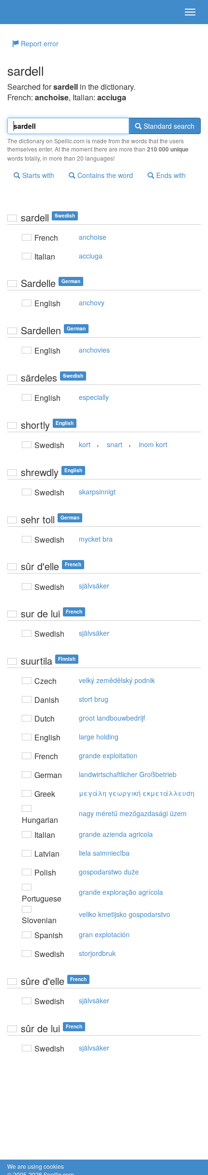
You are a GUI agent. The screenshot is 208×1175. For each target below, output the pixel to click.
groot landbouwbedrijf (112, 718)
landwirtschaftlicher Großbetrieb (128, 774)
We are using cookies (35, 1166)
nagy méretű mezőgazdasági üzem (133, 813)
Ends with (170, 175)
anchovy (91, 302)
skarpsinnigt (97, 491)
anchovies (94, 350)
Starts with (37, 175)
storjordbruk (97, 953)
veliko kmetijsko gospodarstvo (124, 914)
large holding (99, 736)
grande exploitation (108, 755)
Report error (39, 43)
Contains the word (104, 175)
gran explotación (104, 934)
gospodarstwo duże (109, 871)
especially (94, 397)
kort (84, 444)
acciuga (91, 255)
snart (114, 444)
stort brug (93, 699)
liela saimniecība (104, 853)
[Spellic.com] (24, 12)
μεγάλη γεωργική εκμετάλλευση (136, 793)
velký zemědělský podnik (117, 680)
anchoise (92, 237)
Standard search (168, 126)
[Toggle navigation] (190, 12)
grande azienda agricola (116, 834)
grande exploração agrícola (121, 892)
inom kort (153, 444)
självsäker (94, 585)
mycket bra (96, 539)
